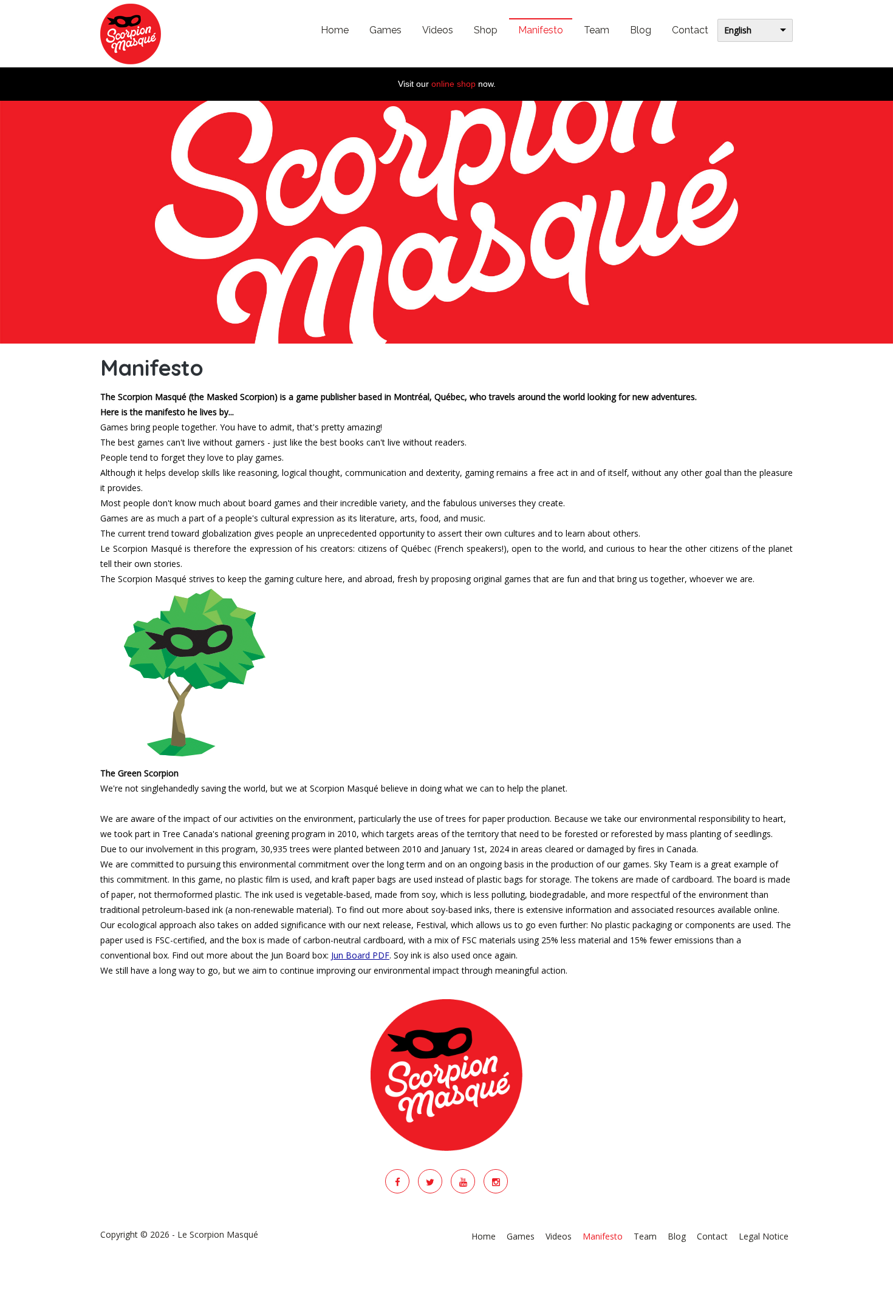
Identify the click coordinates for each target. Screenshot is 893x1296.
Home (335, 30)
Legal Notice (764, 1236)
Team (596, 30)
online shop (453, 84)
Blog (640, 30)
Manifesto (540, 30)
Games (385, 30)
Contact (690, 30)
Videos (437, 30)
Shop (486, 30)
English (737, 30)
